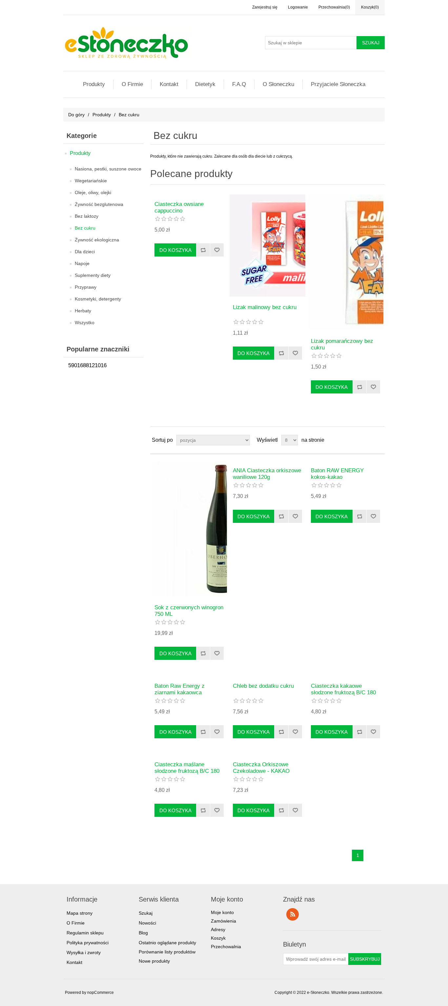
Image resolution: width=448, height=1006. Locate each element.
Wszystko (84, 322)
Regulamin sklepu (85, 932)
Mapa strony (79, 913)
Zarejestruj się (264, 7)
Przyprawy (85, 287)
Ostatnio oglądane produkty (167, 942)
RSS (292, 914)
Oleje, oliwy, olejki (93, 192)
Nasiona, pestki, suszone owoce (108, 168)
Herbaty (83, 310)
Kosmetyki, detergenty (98, 299)
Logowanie (298, 7)
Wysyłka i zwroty (84, 952)
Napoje (82, 263)
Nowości (147, 923)
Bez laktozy (86, 216)
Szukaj (146, 913)
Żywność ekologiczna (97, 239)
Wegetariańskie (91, 180)
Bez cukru (85, 228)
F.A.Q (239, 84)
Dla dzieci (85, 251)
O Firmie (132, 84)
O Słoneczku (278, 84)
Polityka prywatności (88, 942)
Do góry (76, 114)
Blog (143, 932)
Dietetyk (205, 84)
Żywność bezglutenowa (99, 204)
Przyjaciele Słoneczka (338, 84)
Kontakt (169, 84)
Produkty (94, 84)
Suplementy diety (93, 275)
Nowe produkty (154, 961)
